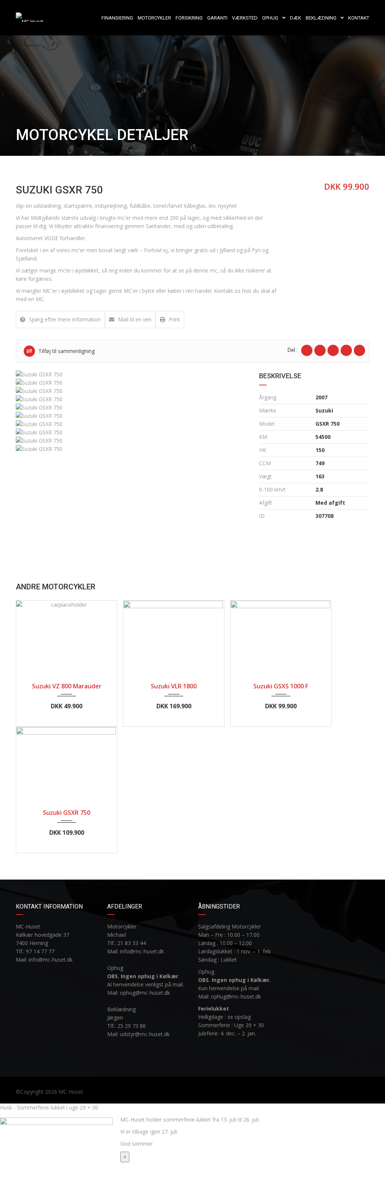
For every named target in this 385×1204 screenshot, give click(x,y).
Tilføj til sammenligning (66, 351)
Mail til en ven (135, 319)
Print (174, 319)
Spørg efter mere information (65, 319)
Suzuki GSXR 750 (66, 812)
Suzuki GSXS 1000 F (280, 686)
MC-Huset (71, 1091)
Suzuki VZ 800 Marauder (67, 686)
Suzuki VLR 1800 (174, 686)
